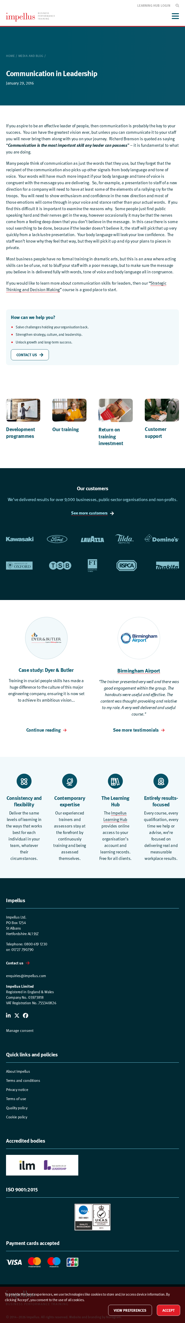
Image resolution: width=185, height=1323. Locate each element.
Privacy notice (17, 1089)
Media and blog (30, 55)
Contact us (14, 963)
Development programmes (20, 432)
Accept (168, 1310)
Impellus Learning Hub (115, 815)
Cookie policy (16, 1117)
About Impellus (18, 1071)
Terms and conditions (23, 1080)
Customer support (155, 432)
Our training (65, 429)
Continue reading (43, 729)
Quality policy (16, 1108)
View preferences (130, 1310)
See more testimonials (136, 729)
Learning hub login (153, 5)
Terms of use (16, 1099)
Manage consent (19, 1030)
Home (10, 55)
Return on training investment (111, 436)
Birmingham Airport (138, 670)
